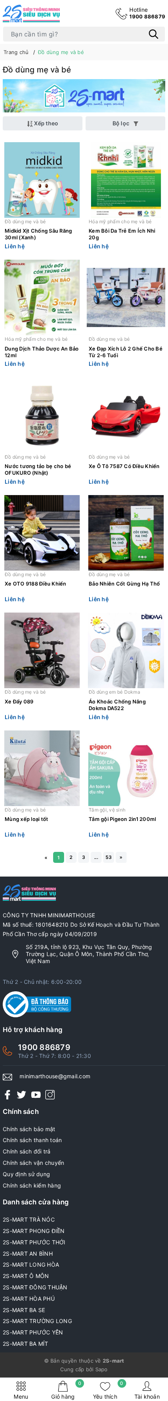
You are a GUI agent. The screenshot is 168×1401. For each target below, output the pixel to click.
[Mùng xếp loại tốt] (42, 768)
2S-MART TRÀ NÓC (29, 1219)
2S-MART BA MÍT (25, 1343)
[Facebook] (7, 1094)
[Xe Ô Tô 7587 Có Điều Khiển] (126, 415)
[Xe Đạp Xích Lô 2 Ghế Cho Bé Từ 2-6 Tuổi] (126, 297)
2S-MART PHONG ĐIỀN (34, 1230)
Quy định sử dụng (26, 1174)
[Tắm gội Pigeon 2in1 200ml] (126, 768)
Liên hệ (15, 246)
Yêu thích (108, 1390)
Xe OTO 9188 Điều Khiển (35, 583)
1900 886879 (147, 13)
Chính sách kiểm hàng (32, 1185)
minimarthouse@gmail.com (55, 1076)
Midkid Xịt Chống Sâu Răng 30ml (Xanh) (38, 234)
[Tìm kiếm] (153, 34)
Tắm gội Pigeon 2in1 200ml (122, 819)
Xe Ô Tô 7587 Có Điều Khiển (124, 466)
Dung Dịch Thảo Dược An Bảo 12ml (42, 351)
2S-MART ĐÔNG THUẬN (35, 1287)
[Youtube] (36, 1094)
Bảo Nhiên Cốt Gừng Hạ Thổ (124, 583)
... (96, 857)
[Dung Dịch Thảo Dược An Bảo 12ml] (42, 297)
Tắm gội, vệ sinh (107, 810)
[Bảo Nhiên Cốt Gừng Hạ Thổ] (126, 533)
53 (108, 857)
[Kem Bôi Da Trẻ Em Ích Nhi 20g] (126, 180)
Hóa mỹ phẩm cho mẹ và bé (120, 221)
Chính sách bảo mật (29, 1129)
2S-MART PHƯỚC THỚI (34, 1242)
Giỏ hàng (66, 1390)
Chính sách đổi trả (27, 1151)
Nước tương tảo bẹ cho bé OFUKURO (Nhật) (38, 469)
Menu (21, 1396)
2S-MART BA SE (24, 1310)
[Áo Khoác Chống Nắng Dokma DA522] (126, 650)
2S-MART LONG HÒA (31, 1264)
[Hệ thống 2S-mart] (31, 13)
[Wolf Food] (84, 95)
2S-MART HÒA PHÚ (29, 1298)
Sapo (101, 1369)
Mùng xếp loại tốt (26, 819)
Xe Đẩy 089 (19, 701)
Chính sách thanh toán (32, 1140)
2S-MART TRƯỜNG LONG (37, 1321)
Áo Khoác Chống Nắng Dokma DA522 (117, 704)
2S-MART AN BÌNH (28, 1253)
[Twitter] (21, 1094)
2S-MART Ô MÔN (26, 1276)
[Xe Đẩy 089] (42, 650)
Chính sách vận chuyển (33, 1162)
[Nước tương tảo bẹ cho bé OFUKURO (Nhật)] (42, 415)
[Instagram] (50, 1094)
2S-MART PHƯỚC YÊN (33, 1332)
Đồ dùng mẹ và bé (25, 221)
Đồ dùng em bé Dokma (114, 692)
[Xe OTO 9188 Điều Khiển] (42, 533)
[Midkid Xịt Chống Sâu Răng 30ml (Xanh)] (42, 180)
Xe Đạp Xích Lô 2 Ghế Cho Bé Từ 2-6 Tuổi (126, 351)
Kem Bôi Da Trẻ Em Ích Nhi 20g (122, 234)
